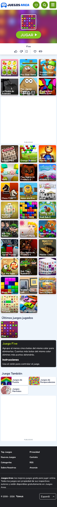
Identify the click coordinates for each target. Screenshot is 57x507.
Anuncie (34, 467)
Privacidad (35, 452)
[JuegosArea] (15, 5)
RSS (31, 462)
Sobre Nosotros (8, 467)
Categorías (6, 462)
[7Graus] (19, 497)
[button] (28, 21)
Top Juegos (6, 452)
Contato (34, 457)
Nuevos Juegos (8, 457)
